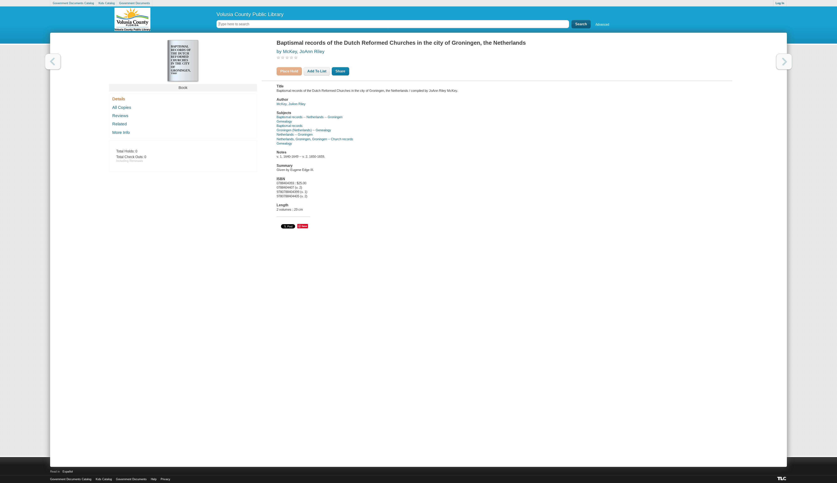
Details (118, 99)
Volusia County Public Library (250, 14)
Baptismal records (290, 126)
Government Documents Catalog (73, 3)
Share (340, 71)
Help (154, 479)
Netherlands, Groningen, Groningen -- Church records (315, 139)
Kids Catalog (107, 3)
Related (119, 124)
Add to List (316, 71)
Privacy (165, 479)
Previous (53, 62)
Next (784, 62)
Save (304, 226)
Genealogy (284, 121)
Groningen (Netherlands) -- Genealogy (304, 130)
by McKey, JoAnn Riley (301, 51)
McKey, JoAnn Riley (291, 104)
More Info (121, 132)
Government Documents (134, 3)
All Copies (121, 107)
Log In (780, 3)
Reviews (120, 115)
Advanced (602, 24)
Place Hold (289, 71)
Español (68, 471)
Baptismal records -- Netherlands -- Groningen (309, 117)
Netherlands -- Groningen (295, 134)
